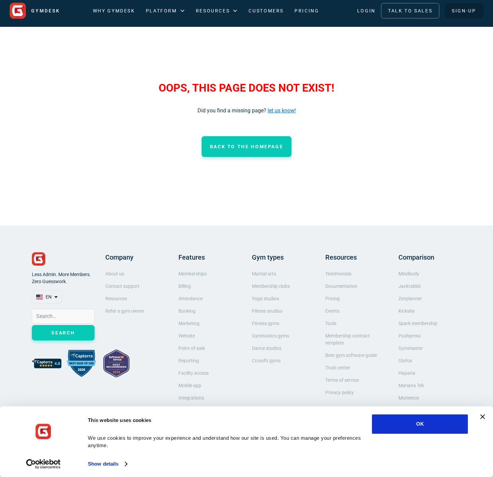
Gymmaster (410, 348)
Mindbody (408, 273)
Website (186, 335)
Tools (330, 323)
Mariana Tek (411, 385)
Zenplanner (410, 298)
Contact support (122, 286)
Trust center (337, 367)
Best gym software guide (351, 355)
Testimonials (338, 273)
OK (420, 424)
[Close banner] (482, 416)
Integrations (191, 398)
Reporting (188, 360)
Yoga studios (265, 298)
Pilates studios (267, 311)
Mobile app (189, 385)
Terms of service (342, 380)
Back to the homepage (246, 146)
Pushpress (409, 335)
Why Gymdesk (114, 10)
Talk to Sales (410, 10)
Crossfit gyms (266, 360)
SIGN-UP (464, 10)
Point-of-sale (191, 348)
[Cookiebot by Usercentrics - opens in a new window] (43, 464)
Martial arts (264, 273)
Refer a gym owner (124, 311)
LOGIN (366, 10)
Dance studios (266, 348)
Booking (187, 311)
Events (332, 311)
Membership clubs (271, 286)
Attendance (190, 298)
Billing (184, 286)
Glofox (405, 360)
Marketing (189, 323)
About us (114, 273)
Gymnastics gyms (270, 335)
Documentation (341, 286)
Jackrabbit (409, 286)
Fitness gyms (265, 323)
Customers (266, 10)
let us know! (282, 110)
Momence (408, 398)
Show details (103, 464)
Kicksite (406, 311)
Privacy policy (339, 392)
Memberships (192, 273)
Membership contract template (347, 339)
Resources (116, 298)
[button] (165, 11)
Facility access (193, 373)
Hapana (406, 373)
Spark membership (417, 323)
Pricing (306, 10)
